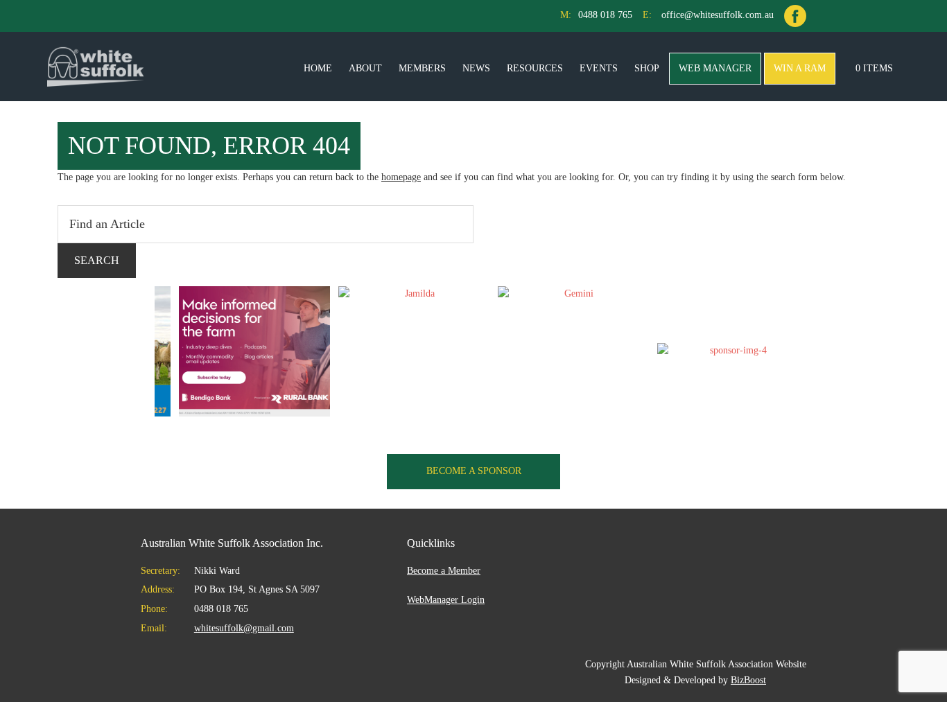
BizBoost (748, 680)
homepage (401, 177)
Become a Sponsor (473, 471)
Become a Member (443, 570)
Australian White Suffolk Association (95, 66)
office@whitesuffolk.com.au (717, 15)
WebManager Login (446, 600)
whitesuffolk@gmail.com (244, 628)
